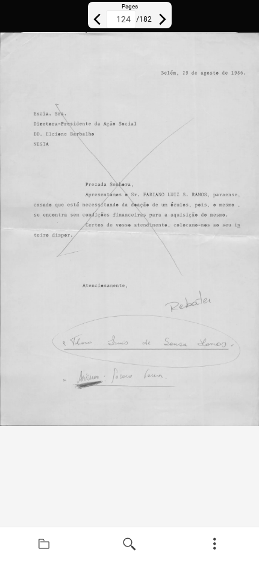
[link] (44, 544)
